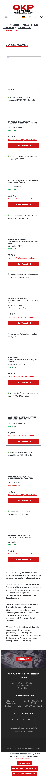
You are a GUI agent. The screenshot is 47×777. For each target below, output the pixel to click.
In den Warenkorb (23, 145)
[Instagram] (18, 720)
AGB (22, 728)
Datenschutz (31, 728)
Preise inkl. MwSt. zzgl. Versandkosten (22, 140)
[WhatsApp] (34, 720)
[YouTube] (29, 720)
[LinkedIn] (23, 720)
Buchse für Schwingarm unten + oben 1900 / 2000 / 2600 (23, 418)
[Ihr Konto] (35, 17)
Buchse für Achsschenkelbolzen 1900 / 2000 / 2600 (23, 359)
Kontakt (23, 659)
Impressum (14, 728)
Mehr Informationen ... (24, 758)
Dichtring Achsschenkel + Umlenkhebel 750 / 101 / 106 (20, 477)
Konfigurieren (24, 763)
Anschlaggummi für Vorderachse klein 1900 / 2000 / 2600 (23, 300)
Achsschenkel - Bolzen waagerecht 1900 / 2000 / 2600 (22, 122)
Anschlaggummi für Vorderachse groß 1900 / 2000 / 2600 (23, 241)
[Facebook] (13, 720)
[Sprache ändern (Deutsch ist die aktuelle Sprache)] (24, 17)
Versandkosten (18, 731)
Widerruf (31, 731)
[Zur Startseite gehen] (23, 9)
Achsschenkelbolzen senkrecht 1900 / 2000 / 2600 (23, 181)
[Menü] (6, 17)
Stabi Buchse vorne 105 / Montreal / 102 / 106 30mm (20, 536)
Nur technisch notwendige (24, 768)
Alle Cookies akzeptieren (24, 774)
